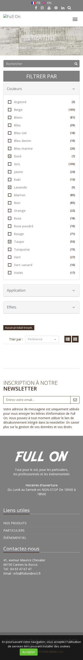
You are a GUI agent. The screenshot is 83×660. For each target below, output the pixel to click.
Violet (44, 273)
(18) (72, 133)
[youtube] (49, 7)
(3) (73, 102)
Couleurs (14, 88)
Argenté (44, 102)
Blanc (44, 117)
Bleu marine (44, 148)
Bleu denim (44, 141)
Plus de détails (53, 652)
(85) (72, 195)
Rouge (44, 234)
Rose (44, 218)
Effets (11, 307)
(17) (72, 273)
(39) (72, 125)
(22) (72, 210)
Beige (44, 110)
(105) (72, 110)
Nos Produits (15, 523)
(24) (72, 172)
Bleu (44, 125)
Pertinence (35, 339)
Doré (44, 156)
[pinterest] (56, 7)
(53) (72, 242)
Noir (44, 203)
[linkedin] (62, 7)
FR (38, 3)
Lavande (44, 187)
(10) (72, 141)
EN (48, 3)
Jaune (44, 172)
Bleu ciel (44, 133)
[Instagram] (42, 7)
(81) (72, 117)
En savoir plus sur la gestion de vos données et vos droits (41, 424)
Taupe (44, 242)
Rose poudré (44, 226)
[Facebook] (36, 7)
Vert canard (44, 265)
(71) (72, 234)
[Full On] (11, 15)
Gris (44, 164)
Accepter (28, 652)
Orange (44, 210)
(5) (73, 187)
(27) (72, 257)
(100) (72, 164)
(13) (72, 179)
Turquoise (44, 249)
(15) (72, 249)
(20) (72, 148)
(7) (73, 156)
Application (16, 290)
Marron (44, 195)
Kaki (44, 179)
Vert (44, 257)
